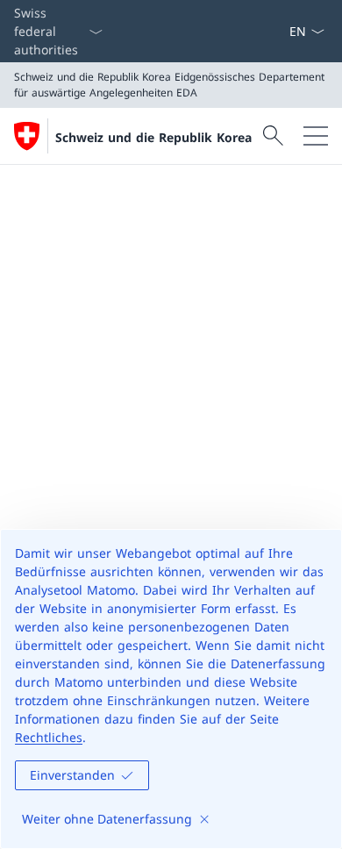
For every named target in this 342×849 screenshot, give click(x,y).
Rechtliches (48, 737)
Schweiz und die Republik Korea (153, 137)
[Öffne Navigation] (315, 135)
